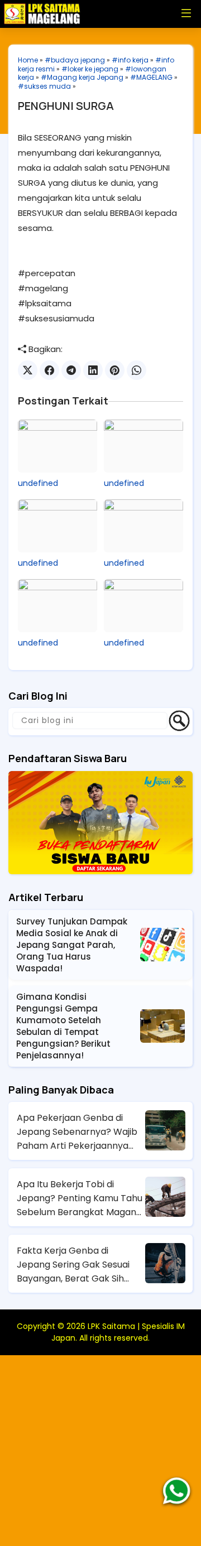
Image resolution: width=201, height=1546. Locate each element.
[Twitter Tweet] (27, 370)
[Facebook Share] (49, 370)
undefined (38, 483)
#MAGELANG (151, 77)
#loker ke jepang (89, 69)
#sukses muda (44, 86)
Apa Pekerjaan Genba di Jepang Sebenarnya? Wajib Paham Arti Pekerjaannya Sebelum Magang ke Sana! (77, 1132)
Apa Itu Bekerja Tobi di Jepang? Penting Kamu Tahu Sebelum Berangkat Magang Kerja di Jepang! (79, 1198)
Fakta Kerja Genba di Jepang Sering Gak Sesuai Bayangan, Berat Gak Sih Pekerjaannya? (73, 1264)
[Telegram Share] (71, 370)
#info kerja (130, 60)
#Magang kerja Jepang (82, 77)
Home (28, 60)
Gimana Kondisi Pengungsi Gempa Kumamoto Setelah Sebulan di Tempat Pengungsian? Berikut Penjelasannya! (63, 1026)
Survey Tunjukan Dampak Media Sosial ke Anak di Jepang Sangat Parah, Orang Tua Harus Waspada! (71, 945)
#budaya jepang (75, 60)
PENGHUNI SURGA (66, 105)
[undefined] (57, 446)
